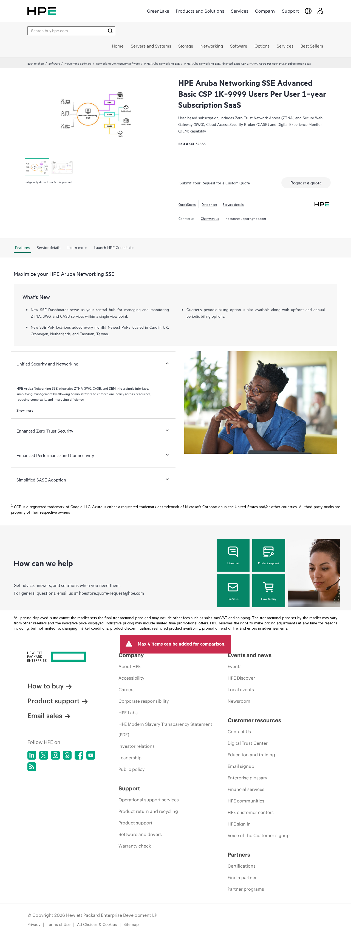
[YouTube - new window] (90, 755)
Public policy (131, 769)
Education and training (251, 754)
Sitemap (131, 924)
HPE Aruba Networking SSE (162, 63)
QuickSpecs (187, 204)
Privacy (33, 924)
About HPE (129, 666)
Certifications (242, 866)
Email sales (44, 715)
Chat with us (210, 218)
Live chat (233, 563)
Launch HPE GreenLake (114, 247)
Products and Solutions (200, 11)
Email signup (241, 766)
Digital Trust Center (248, 743)
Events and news (249, 655)
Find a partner (242, 877)
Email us (233, 598)
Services (239, 11)
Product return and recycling (148, 811)
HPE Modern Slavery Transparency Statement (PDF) (165, 729)
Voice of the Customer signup (259, 835)
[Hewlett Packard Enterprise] (41, 11)
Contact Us (239, 731)
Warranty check (134, 846)
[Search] (110, 30)
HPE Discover (241, 678)
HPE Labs (128, 712)
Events (235, 666)
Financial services (246, 789)
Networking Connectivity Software (118, 63)
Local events (241, 689)
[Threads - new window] (67, 755)
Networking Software (77, 63)
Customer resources (254, 720)
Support (290, 11)
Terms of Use (58, 924)
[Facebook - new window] (79, 755)
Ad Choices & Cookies (97, 924)
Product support (268, 563)
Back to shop (35, 63)
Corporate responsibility (143, 701)
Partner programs (246, 889)
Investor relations (136, 746)
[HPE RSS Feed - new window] (31, 766)
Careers (126, 689)
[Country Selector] (308, 11)
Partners (239, 854)
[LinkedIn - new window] (31, 755)
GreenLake (158, 11)
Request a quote (306, 182)
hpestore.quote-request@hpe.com (111, 593)
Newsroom (239, 701)
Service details (233, 204)
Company (265, 11)
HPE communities (246, 801)
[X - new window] (43, 755)
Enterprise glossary (247, 777)
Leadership (129, 757)
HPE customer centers (251, 812)
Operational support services (148, 799)
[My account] (320, 11)
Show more (24, 410)
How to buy (268, 598)
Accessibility (131, 678)
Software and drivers (140, 834)
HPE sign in (239, 824)
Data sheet (209, 204)
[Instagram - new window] (55, 755)
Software (54, 63)
